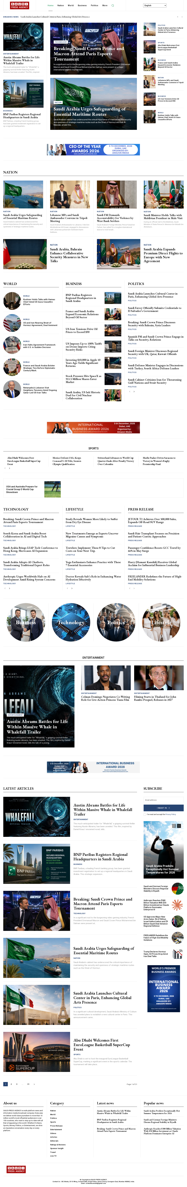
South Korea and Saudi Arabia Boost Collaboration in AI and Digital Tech (25, 535)
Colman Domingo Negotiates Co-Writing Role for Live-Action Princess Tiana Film (105, 698)
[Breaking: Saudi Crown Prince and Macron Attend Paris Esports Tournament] (36, 911)
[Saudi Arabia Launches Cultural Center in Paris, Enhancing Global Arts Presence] (150, 29)
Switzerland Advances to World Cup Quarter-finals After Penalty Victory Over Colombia (116, 461)
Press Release (135, 526)
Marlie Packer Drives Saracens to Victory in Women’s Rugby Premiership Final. (159, 461)
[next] (182, 17)
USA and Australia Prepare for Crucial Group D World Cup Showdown (22, 489)
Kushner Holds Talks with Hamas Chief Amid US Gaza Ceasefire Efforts (169, 117)
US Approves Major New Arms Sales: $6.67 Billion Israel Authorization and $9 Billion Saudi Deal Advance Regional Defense (156, 921)
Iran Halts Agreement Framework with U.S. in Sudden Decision (39, 346)
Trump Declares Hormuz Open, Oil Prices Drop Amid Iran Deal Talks (156, 954)
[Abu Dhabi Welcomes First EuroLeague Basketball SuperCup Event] (150, 46)
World (161, 112)
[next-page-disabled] (134, 588)
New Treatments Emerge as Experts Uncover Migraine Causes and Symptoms (92, 535)
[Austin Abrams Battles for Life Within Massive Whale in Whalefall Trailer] (23, 37)
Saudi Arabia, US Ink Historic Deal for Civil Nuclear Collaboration (83, 395)
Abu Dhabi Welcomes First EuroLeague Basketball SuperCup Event (168, 47)
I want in (162, 808)
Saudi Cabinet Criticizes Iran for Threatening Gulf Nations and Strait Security (155, 381)
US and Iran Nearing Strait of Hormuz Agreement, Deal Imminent (40, 324)
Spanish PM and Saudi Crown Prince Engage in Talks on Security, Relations (156, 338)
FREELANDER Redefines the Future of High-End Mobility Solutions (155, 578)
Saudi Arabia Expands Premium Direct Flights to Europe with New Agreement (163, 255)
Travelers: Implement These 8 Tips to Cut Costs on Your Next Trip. (90, 549)
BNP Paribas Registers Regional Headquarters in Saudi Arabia (48, 16)
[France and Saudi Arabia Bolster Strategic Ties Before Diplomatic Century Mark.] (12, 367)
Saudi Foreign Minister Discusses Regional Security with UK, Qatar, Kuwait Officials (153, 352)
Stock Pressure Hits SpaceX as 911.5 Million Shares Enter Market (83, 379)
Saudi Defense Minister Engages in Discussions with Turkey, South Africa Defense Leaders (155, 367)
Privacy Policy (171, 814)
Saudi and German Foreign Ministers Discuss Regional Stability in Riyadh (156, 888)
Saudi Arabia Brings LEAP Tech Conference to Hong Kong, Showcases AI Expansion (30, 549)
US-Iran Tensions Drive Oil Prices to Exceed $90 (168, 100)
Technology (61, 42)
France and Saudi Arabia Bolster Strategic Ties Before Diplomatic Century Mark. (39, 368)
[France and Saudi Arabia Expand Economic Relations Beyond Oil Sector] (150, 64)
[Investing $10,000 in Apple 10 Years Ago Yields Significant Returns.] (113, 363)
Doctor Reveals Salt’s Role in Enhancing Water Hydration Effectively (93, 578)
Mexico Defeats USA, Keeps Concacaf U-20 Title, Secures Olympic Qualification (67, 461)
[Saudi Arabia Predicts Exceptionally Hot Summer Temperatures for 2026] (164, 850)
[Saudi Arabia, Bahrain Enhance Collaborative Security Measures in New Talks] (25, 254)
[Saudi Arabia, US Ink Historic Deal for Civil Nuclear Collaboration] (113, 395)
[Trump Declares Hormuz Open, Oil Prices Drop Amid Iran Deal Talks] (178, 954)
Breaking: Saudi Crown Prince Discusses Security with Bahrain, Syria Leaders (151, 323)
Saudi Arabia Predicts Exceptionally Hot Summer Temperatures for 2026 (162, 869)
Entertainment (11, 54)
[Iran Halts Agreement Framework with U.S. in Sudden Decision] (12, 345)
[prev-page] (129, 391)
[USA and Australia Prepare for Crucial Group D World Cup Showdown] (52, 489)
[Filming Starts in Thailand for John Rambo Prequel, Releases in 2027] (159, 677)
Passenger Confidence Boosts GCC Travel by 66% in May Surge (154, 549)
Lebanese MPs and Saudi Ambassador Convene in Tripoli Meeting (170, 82)
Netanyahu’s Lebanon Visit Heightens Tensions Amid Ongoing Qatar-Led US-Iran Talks (40, 390)
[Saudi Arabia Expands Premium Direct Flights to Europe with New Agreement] (118, 254)
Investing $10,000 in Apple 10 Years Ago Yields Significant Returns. (83, 363)
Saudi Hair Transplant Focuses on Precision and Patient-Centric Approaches (153, 535)
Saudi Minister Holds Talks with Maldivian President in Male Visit (163, 216)
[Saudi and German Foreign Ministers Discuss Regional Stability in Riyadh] (178, 889)
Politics (161, 25)
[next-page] (134, 391)
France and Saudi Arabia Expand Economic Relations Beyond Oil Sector (169, 65)
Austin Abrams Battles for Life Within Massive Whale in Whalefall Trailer (21, 60)
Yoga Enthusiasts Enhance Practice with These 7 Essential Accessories (93, 563)
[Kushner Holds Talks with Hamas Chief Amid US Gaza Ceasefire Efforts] (150, 116)
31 (28, 1084)
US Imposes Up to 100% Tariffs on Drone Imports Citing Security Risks (84, 346)
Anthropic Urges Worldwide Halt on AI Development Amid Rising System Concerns (29, 578)
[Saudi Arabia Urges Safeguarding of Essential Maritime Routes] (23, 194)
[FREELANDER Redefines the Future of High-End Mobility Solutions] (178, 938)
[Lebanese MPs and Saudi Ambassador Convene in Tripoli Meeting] (150, 81)
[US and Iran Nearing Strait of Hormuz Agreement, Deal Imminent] (12, 323)
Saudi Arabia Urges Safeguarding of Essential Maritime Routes (90, 111)
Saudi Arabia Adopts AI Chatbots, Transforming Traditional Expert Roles (26, 563)
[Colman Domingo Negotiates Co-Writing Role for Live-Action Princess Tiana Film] (106, 677)
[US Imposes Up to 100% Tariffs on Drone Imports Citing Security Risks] (113, 347)
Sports (161, 42)
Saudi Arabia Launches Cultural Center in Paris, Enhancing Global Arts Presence (170, 30)
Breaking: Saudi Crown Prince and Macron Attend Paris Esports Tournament (89, 53)
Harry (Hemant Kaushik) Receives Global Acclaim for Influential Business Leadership (153, 563)
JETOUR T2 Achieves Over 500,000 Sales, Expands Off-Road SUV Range (152, 520)
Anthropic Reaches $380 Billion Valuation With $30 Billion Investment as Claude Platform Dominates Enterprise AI (156, 905)
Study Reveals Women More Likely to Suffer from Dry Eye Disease (92, 520)
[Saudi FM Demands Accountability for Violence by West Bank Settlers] (117, 194)
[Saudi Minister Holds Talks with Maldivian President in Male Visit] (164, 194)
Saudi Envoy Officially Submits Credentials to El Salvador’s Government (154, 309)
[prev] (177, 17)
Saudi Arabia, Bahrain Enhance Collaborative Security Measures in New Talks (69, 255)
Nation (58, 102)
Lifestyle (70, 526)
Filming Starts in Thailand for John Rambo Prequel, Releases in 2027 (155, 698)
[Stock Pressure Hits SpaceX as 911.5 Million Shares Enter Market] (113, 379)
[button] (112, 5)
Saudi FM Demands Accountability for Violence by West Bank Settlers (115, 218)
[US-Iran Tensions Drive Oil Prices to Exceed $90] (150, 99)
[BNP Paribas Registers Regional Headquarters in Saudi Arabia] (23, 94)
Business (7, 111)
